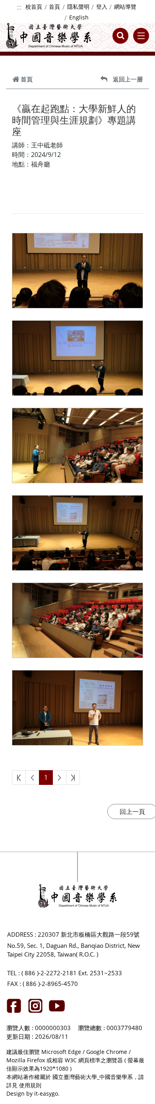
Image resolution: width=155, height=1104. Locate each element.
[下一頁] (59, 777)
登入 (101, 6)
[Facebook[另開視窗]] (14, 1006)
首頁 (54, 6)
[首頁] (48, 35)
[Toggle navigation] (141, 36)
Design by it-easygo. (33, 1093)
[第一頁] (19, 777)
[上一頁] (32, 777)
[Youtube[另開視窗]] (57, 1006)
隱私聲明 (78, 6)
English (79, 17)
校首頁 (33, 6)
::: (19, 7)
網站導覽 (125, 6)
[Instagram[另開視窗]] (35, 1006)
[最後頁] (73, 777)
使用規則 (30, 1085)
